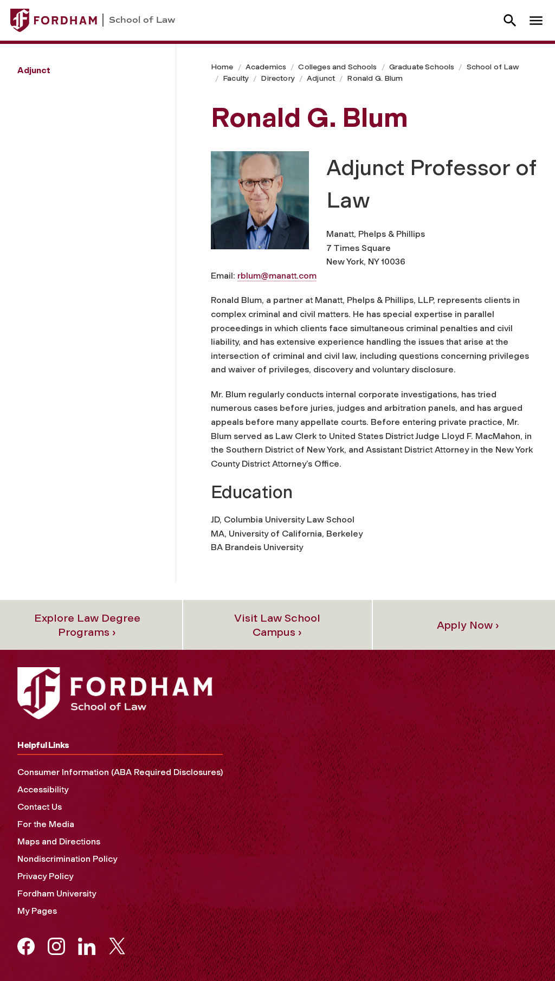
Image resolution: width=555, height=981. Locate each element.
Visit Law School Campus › (277, 624)
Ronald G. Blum (375, 78)
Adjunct (321, 78)
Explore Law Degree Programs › (87, 624)
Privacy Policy (45, 876)
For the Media (45, 824)
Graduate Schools (422, 67)
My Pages (37, 911)
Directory (277, 78)
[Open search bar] (510, 20)
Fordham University (56, 893)
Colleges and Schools (337, 67)
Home (222, 67)
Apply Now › (468, 624)
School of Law (493, 67)
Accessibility (42, 789)
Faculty (236, 78)
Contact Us (39, 807)
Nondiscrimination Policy (67, 859)
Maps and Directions (58, 841)
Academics (266, 67)
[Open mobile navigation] (536, 20)
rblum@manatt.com (277, 275)
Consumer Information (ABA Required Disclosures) (120, 772)
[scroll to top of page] (522, 948)
